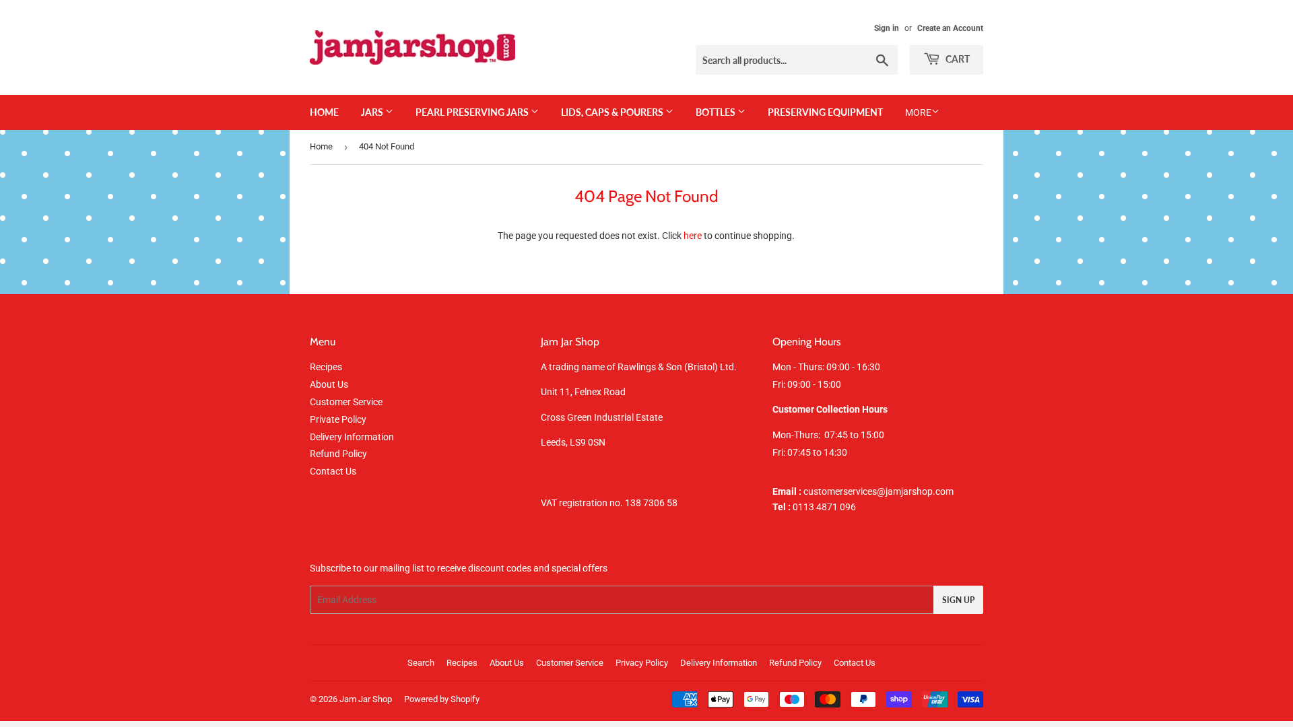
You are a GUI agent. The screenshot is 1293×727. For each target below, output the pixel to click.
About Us (329, 384)
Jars (373, 112)
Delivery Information (352, 436)
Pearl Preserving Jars (473, 112)
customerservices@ (829, 491)
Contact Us (333, 471)
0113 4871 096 (814, 506)
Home (324, 112)
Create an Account (950, 28)
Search (420, 663)
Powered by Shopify (441, 699)
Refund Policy (338, 453)
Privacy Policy (642, 663)
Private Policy (338, 419)
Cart (956, 59)
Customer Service (346, 401)
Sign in (886, 28)
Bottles (716, 112)
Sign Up (958, 600)
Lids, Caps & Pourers (613, 112)
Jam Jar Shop (365, 699)
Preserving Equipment (825, 112)
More (918, 112)
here (693, 235)
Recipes (326, 366)
